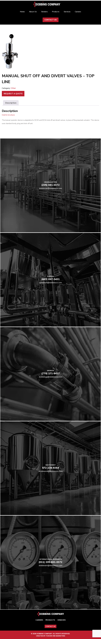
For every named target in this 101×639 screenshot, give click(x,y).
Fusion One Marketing (55, 636)
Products (55, 11)
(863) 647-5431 (50, 279)
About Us (33, 11)
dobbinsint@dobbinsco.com (50, 565)
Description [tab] (10, 103)
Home (22, 11)
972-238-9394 (50, 468)
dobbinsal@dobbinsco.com (50, 188)
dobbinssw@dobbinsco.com (50, 471)
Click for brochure (8, 115)
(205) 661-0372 (50, 185)
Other (13, 88)
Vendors (44, 11)
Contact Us (50, 20)
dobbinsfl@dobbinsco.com (50, 282)
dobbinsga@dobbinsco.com (50, 377)
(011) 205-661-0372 (50, 562)
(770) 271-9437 (50, 373)
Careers (78, 11)
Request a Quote (13, 93)
